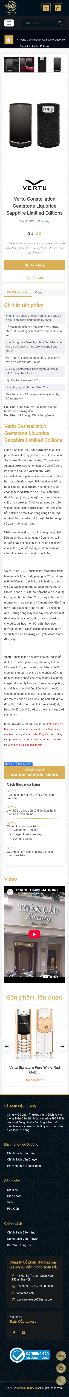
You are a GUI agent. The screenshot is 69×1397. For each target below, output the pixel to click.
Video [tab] (38, 292)
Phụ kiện (13, 1208)
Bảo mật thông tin (19, 1245)
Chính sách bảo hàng (21, 1153)
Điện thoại (14, 1196)
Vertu (10, 1202)
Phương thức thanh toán (24, 1165)
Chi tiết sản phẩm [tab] (18, 292)
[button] (62, 1046)
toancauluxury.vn (27, 1387)
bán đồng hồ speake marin (44, 739)
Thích (11, 764)
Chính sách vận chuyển (22, 1159)
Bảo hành (51, 774)
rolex (29, 734)
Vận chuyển (35, 774)
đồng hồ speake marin (28, 744)
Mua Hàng (18, 774)
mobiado (36, 729)
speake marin (16, 739)
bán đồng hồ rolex (44, 734)
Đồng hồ (12, 1189)
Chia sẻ (25, 764)
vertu (43, 455)
